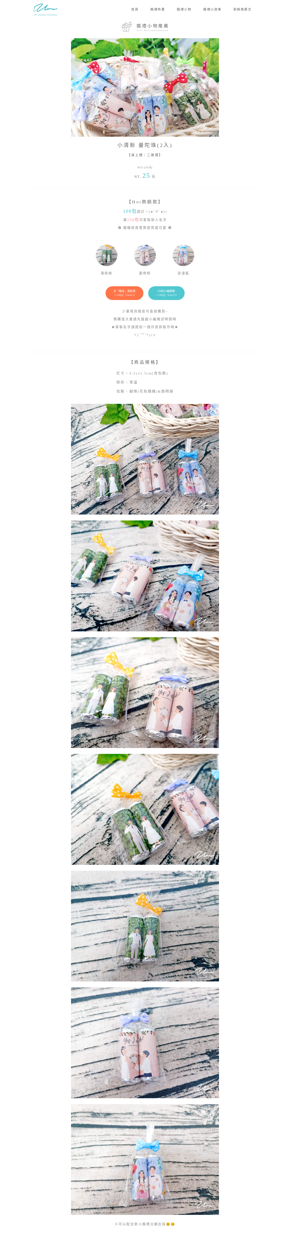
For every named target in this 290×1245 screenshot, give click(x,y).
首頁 (134, 9)
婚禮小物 (184, 9)
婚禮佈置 (157, 9)
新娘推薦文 (242, 9)
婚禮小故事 (212, 9)
